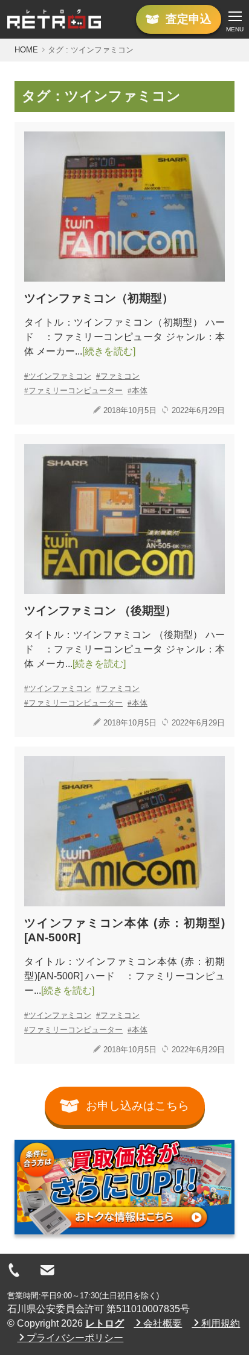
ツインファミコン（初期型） (98, 298)
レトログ (104, 1323)
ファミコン (120, 376)
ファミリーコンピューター (75, 390)
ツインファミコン (59, 376)
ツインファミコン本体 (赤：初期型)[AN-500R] (124, 930)
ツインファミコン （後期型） (100, 610)
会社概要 (162, 1323)
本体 (139, 390)
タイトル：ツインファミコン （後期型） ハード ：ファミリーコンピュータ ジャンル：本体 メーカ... (124, 649)
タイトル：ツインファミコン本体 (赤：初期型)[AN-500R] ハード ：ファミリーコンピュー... (124, 976)
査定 (189, 19)
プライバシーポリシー (75, 1338)
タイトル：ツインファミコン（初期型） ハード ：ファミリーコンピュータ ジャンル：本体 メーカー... (124, 336)
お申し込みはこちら (137, 1105)
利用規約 (220, 1323)
